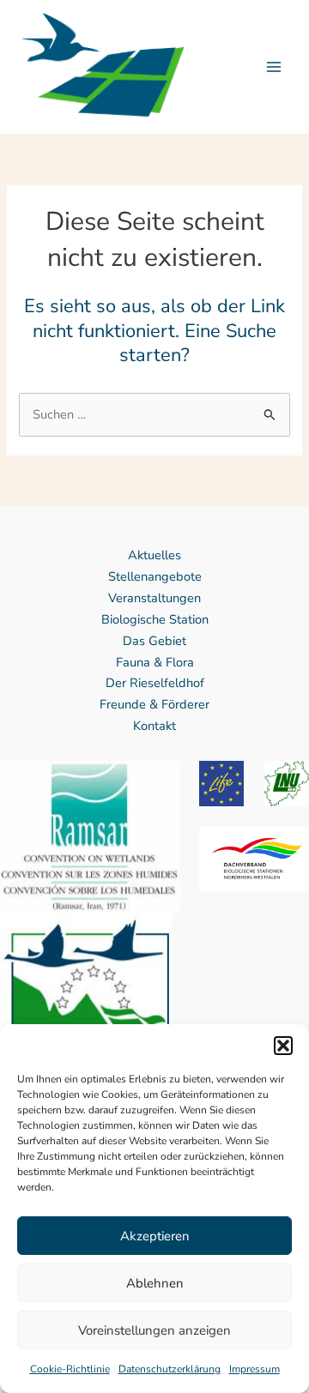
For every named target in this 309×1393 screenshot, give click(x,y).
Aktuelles (154, 555)
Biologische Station (155, 619)
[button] (283, 1045)
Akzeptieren (155, 1236)
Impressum (254, 1369)
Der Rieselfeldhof (155, 682)
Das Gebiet (154, 640)
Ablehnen (155, 1283)
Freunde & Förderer (154, 704)
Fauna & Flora (155, 662)
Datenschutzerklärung (169, 1369)
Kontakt (154, 725)
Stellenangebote (155, 576)
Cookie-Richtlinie (70, 1369)
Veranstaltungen (154, 597)
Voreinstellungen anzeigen (154, 1330)
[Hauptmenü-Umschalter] (274, 67)
